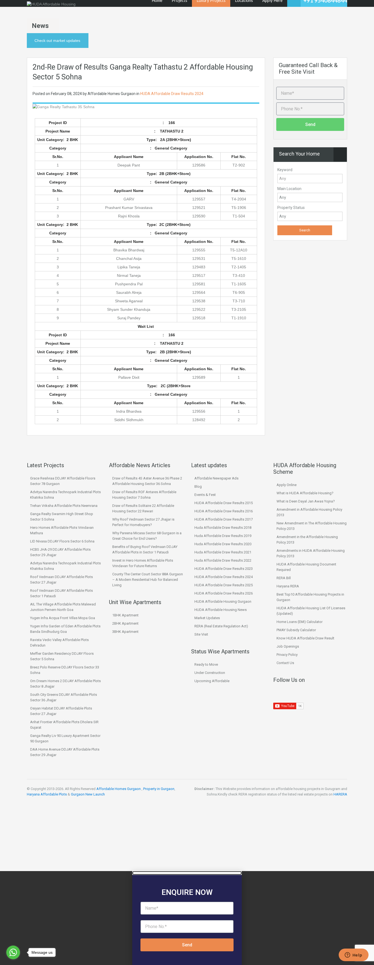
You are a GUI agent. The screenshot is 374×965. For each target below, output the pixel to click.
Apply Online (287, 485)
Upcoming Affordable (211, 681)
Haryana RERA (288, 586)
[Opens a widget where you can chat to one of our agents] (353, 955)
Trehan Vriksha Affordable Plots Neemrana (63, 506)
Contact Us (285, 663)
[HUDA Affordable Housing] (51, 4)
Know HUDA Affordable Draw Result (305, 638)
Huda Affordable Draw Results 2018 (222, 527)
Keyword (284, 170)
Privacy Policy (287, 655)
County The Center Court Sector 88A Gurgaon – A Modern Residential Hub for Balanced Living (147, 579)
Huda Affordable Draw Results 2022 (222, 560)
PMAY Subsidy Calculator (296, 630)
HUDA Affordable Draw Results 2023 (223, 569)
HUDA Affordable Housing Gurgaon (222, 601)
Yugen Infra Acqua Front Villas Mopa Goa (62, 618)
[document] (187, 918)
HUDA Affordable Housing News (220, 610)
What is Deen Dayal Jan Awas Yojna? (306, 501)
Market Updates (207, 618)
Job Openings (288, 646)
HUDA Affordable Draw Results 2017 (223, 519)
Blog (198, 486)
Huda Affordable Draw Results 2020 (222, 544)
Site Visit (201, 634)
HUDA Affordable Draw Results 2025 (223, 585)
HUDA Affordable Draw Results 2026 (223, 593)
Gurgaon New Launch (88, 794)
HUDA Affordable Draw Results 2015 (223, 503)
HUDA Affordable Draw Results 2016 (223, 511)
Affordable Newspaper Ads (216, 478)
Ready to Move (206, 664)
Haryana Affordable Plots (47, 794)
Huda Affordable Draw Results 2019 (222, 536)
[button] (187, 873)
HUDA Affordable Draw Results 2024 (171, 93)
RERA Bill (284, 578)
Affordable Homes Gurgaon (118, 789)
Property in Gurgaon (158, 789)
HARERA (340, 794)
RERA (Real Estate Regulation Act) (221, 626)
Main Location (289, 188)
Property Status (291, 207)
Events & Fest (205, 495)
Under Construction (209, 673)
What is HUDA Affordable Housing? (305, 493)
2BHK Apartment (125, 623)
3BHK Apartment (125, 632)
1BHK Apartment (125, 615)
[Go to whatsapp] (13, 952)
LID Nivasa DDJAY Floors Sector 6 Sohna (62, 541)
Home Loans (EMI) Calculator (300, 622)
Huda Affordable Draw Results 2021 (222, 552)
